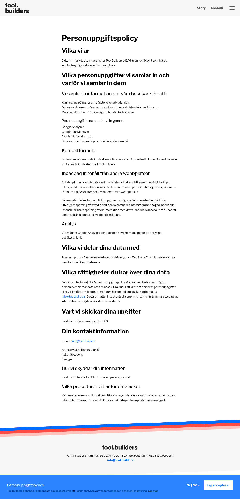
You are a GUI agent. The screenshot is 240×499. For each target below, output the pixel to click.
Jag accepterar (218, 485)
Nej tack (193, 485)
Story (201, 8)
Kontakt (217, 8)
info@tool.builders (73, 296)
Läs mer (153, 490)
